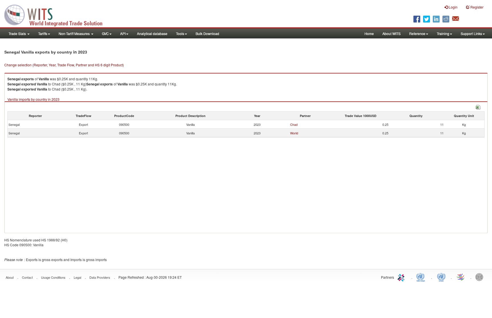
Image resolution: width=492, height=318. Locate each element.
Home (369, 33)
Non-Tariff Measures (75, 33)
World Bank (480, 276)
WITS (57, 14)
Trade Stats (18, 33)
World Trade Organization (461, 276)
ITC (402, 276)
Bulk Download (207, 33)
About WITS (391, 33)
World (294, 133)
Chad (294, 124)
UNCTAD (421, 276)
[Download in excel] (478, 106)
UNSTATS (441, 276)
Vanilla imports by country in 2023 (33, 99)
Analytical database (152, 33)
